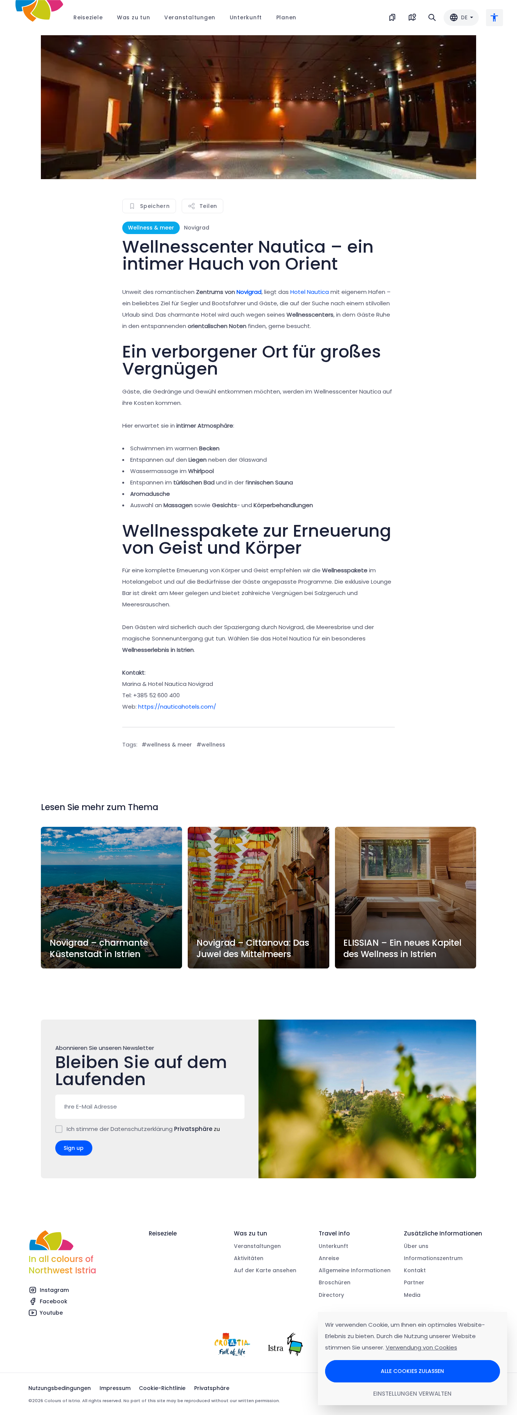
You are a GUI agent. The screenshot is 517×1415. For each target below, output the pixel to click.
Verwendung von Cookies (421, 1347)
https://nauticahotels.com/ (177, 707)
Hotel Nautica (309, 292)
